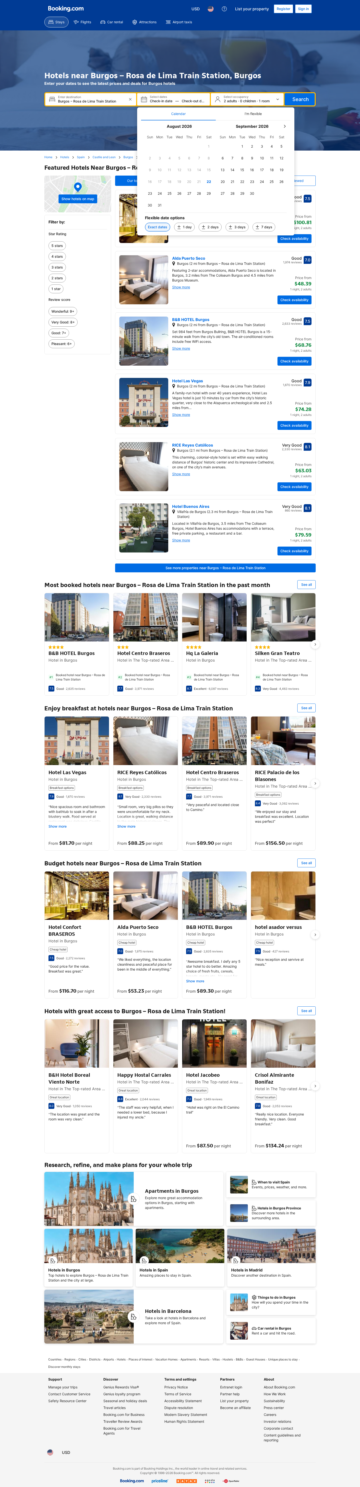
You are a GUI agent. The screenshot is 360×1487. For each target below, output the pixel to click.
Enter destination (69, 97)
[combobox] (91, 101)
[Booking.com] (66, 9)
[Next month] (284, 126)
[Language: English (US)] (210, 9)
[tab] (178, 113)
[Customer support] (224, 9)
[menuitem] (56, 22)
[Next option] (315, 644)
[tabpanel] (215, 177)
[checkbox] (209, 146)
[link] (77, 245)
